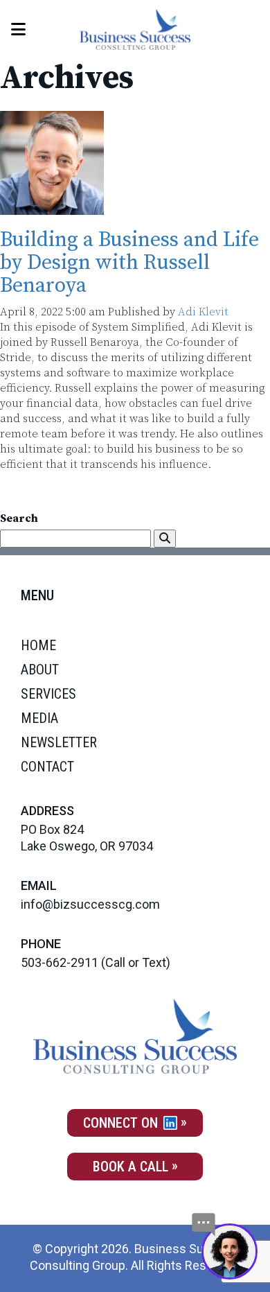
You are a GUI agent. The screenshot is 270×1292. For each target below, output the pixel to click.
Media (39, 718)
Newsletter (59, 742)
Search (19, 518)
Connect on (122, 1123)
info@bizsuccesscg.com (90, 904)
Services (48, 694)
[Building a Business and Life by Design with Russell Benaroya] (52, 207)
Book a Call (130, 1166)
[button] (165, 539)
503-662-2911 (59, 962)
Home (38, 645)
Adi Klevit (203, 312)
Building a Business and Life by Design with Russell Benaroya (129, 263)
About (40, 669)
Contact (47, 766)
